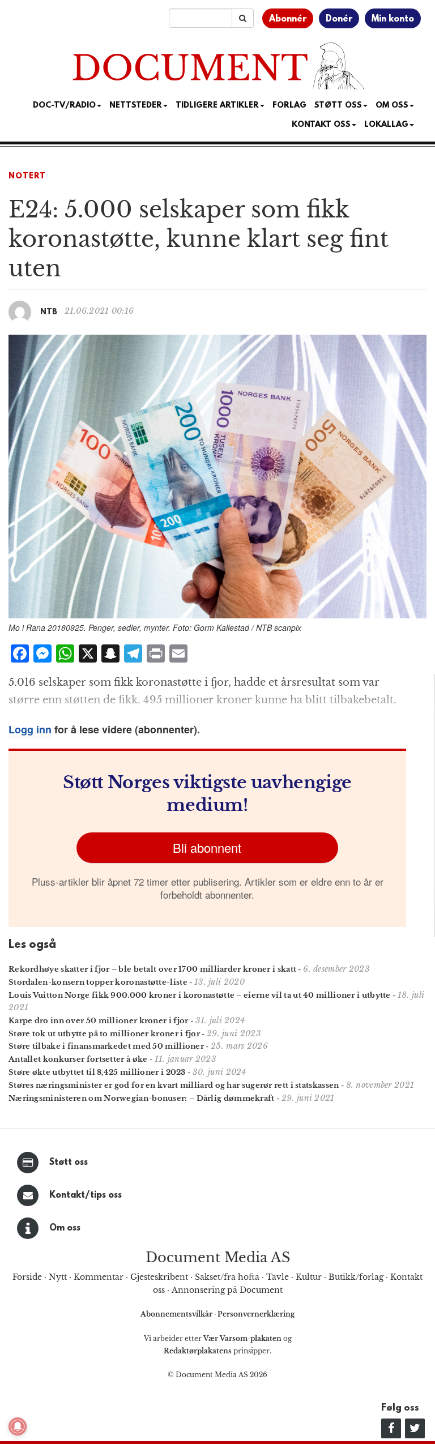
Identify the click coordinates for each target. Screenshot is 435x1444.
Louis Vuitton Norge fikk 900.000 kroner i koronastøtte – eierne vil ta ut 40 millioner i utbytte (199, 995)
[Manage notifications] (17, 1426)
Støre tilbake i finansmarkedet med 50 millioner (106, 1046)
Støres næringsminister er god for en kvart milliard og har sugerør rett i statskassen (173, 1085)
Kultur (309, 1277)
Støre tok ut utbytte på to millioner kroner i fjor (104, 1034)
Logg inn (30, 729)
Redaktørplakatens (198, 1351)
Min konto (393, 19)
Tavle (277, 1277)
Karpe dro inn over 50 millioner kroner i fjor (98, 1021)
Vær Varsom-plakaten (242, 1338)
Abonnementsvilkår (177, 1314)
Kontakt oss (321, 125)
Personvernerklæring (256, 1314)
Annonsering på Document (227, 1290)
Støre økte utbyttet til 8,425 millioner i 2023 (97, 1072)
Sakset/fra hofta (227, 1277)
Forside (27, 1277)
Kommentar (98, 1277)
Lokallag (386, 125)
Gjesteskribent (159, 1277)
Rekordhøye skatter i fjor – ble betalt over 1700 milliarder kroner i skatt (152, 969)
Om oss (64, 1228)
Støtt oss (68, 1162)
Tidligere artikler (217, 105)
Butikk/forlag (356, 1277)
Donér (339, 19)
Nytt (58, 1277)
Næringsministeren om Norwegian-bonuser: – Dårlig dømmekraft (141, 1098)
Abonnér (287, 19)
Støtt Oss (338, 105)
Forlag (289, 105)
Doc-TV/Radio (64, 105)
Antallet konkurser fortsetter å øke (78, 1059)
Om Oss (392, 105)
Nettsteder (135, 105)
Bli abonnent (207, 847)
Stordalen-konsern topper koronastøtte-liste (97, 982)
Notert (27, 176)
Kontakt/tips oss (85, 1195)
